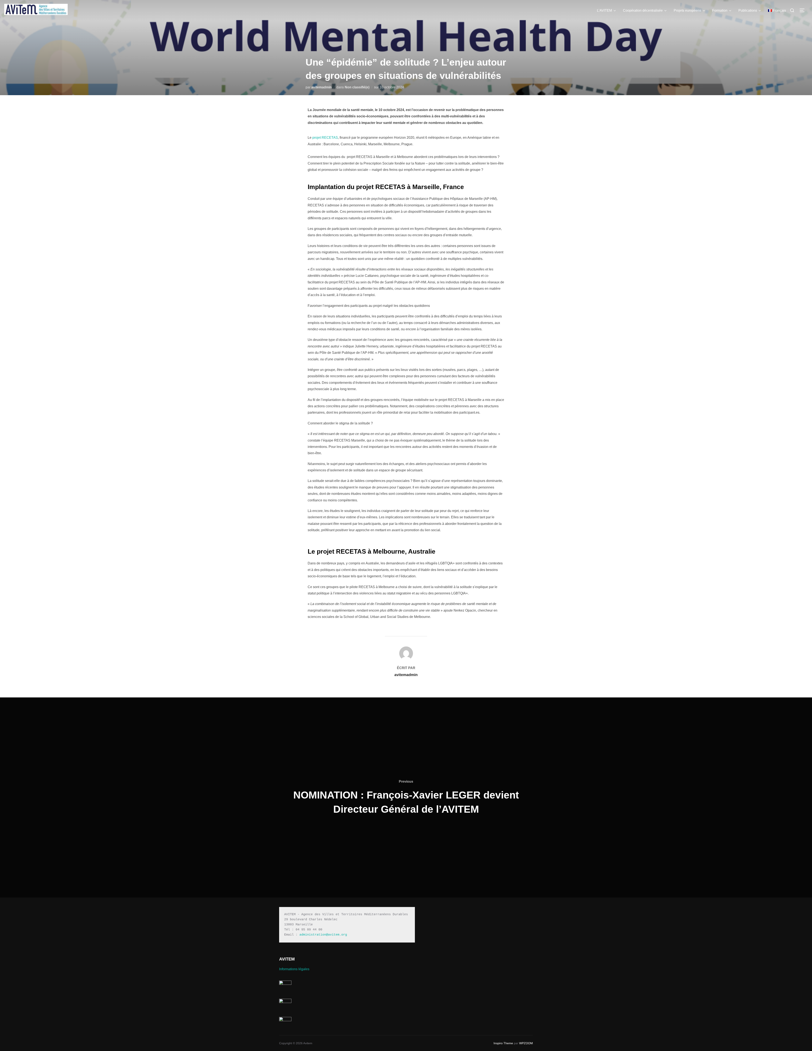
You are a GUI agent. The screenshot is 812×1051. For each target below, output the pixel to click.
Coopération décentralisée (643, 10)
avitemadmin (321, 87)
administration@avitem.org (323, 935)
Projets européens (687, 10)
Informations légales (294, 969)
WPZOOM (526, 1043)
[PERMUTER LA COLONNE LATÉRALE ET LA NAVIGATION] (803, 10)
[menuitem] (777, 11)
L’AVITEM (604, 10)
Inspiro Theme (503, 1043)
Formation (719, 10)
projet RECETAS (325, 137)
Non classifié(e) (357, 87)
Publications (747, 10)
